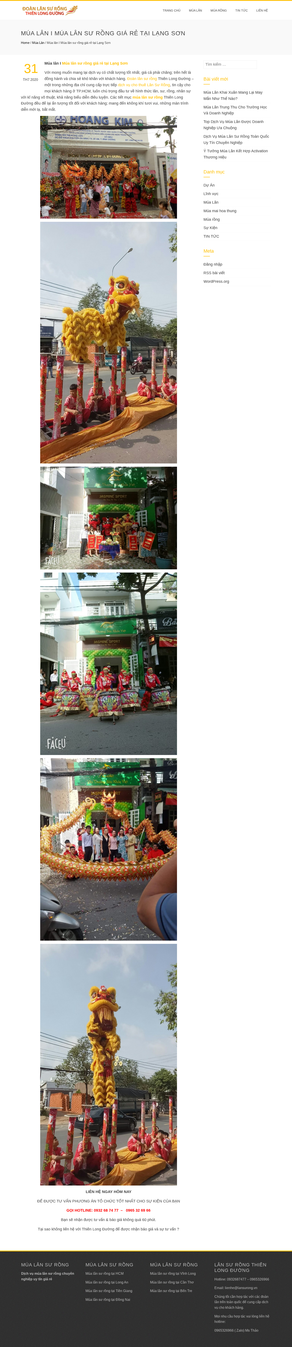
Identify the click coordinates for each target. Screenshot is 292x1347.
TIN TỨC (211, 236)
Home (25, 42)
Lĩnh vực (211, 194)
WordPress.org (216, 281)
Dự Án (209, 185)
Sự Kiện (210, 228)
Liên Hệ (262, 10)
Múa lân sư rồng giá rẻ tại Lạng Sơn (95, 63)
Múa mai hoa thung (220, 211)
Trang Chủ (171, 10)
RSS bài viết (214, 273)
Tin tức (241, 10)
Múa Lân (195, 10)
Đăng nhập (213, 264)
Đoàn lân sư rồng (142, 79)
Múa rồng (219, 10)
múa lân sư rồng (148, 97)
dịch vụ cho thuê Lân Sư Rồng (144, 85)
